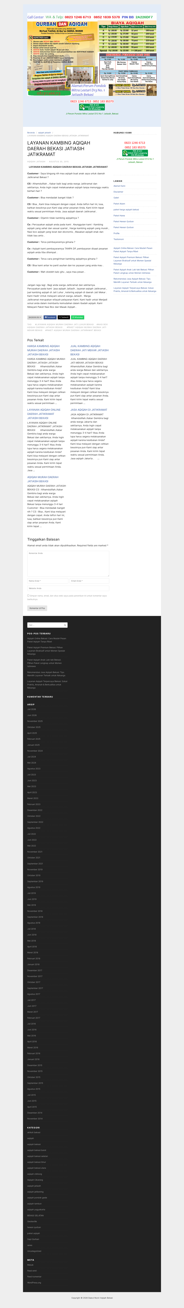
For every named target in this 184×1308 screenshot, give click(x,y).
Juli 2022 (31, 834)
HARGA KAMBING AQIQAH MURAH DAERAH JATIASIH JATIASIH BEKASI (43, 350)
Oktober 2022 (33, 816)
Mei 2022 (31, 845)
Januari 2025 (33, 745)
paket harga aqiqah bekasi (126, 209)
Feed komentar (34, 1276)
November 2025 (35, 721)
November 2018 (35, 911)
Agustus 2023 (33, 768)
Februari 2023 (33, 804)
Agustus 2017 (33, 994)
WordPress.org (34, 1282)
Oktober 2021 (33, 857)
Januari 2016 (33, 1059)
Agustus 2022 (33, 828)
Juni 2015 (32, 1101)
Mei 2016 (31, 1035)
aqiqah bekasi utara (36, 1168)
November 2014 (35, 1118)
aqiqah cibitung (34, 1174)
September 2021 (35, 863)
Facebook (51, 317)
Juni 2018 (32, 934)
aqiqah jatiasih (44, 132)
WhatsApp (78, 317)
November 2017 (34, 976)
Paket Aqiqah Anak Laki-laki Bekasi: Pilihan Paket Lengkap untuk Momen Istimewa (44, 663)
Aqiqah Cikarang (35, 1180)
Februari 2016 (33, 1053)
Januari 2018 (33, 964)
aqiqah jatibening (35, 1191)
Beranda (31, 132)
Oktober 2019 (33, 875)
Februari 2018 (33, 958)
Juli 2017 (31, 1000)
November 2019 (35, 869)
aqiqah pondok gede (37, 1197)
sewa (29, 1245)
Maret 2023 (32, 798)
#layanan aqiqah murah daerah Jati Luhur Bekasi (64, 324)
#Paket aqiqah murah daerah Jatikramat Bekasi (73, 330)
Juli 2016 (31, 1023)
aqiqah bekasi (34, 1144)
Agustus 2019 (33, 887)
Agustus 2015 (33, 1089)
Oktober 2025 (34, 727)
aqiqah (30, 1138)
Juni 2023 (32, 780)
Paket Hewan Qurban (124, 221)
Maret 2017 (32, 1012)
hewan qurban (34, 1227)
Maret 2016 (32, 1047)
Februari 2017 (33, 1018)
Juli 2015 (31, 1095)
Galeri (116, 197)
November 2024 (35, 751)
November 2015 (35, 1071)
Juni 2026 (32, 715)
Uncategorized (34, 1251)
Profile (116, 233)
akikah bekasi (33, 1132)
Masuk (30, 1265)
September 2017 (35, 988)
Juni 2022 (32, 840)
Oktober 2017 (33, 982)
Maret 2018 (32, 952)
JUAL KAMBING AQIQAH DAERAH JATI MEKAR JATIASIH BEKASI (89, 350)
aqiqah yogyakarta (36, 1209)
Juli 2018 (31, 929)
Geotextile (32, 1221)
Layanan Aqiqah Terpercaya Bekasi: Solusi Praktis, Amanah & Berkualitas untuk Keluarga (47, 684)
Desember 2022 (34, 810)
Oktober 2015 (33, 1077)
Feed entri (32, 1270)
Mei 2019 (31, 905)
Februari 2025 (33, 739)
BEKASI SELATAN (35, 1215)
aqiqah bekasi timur (36, 1162)
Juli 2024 (31, 756)
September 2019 (35, 881)
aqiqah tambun (34, 1203)
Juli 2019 (31, 893)
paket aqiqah (33, 1233)
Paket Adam (119, 203)
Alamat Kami (119, 186)
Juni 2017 (31, 1006)
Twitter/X (65, 317)
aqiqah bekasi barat (36, 1150)
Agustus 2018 (33, 923)
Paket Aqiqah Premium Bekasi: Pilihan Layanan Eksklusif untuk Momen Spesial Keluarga (132, 260)
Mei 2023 (31, 786)
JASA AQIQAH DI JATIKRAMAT (88, 409)
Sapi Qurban (33, 1239)
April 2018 (32, 946)
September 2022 (35, 822)
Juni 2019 (32, 899)
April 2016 (32, 1041)
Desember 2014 (34, 1112)
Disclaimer (118, 192)
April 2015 (32, 1107)
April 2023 (32, 792)
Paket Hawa (119, 215)
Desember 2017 (34, 970)
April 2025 (32, 733)
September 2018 (35, 917)
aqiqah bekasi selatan (37, 1156)
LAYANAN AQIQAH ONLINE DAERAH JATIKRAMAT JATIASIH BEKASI (44, 414)
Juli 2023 (31, 774)
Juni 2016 (32, 1029)
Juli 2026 (31, 709)
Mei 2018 (31, 940)
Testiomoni (119, 239)
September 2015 (35, 1083)
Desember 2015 (34, 1065)
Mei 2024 (31, 762)
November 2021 (34, 851)
